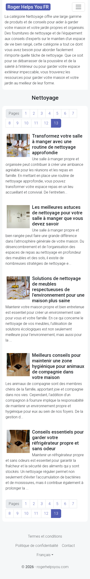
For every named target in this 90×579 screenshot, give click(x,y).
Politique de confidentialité (36, 545)
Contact (68, 545)
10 (26, 123)
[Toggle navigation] (78, 7)
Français (44, 555)
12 (46, 123)
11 (36, 123)
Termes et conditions (45, 536)
